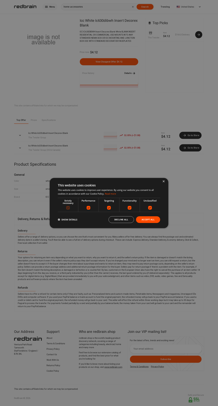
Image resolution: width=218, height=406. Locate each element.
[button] (67, 219)
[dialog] (109, 203)
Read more (110, 193)
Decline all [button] (121, 219)
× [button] (163, 181)
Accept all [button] (148, 219)
